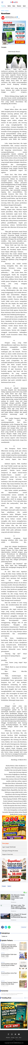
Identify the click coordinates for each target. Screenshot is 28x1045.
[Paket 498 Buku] (14, 870)
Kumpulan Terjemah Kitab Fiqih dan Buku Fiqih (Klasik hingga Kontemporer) (9, 946)
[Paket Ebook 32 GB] (14, 32)
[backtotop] (14, 1041)
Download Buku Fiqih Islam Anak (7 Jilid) (9, 955)
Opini (24, 6)
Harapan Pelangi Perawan (10, 850)
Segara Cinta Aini (7, 854)
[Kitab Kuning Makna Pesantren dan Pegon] (14, 827)
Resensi (19, 6)
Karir (17, 1037)
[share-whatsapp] (9, 927)
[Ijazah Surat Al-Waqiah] (14, 1015)
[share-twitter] (6, 927)
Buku (14, 6)
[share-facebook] (2, 927)
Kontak (12, 1037)
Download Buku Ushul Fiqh (9, 973)
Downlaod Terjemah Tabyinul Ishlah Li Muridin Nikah (9, 983)
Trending (3, 6)
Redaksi (8, 1037)
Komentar (23, 927)
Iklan (20, 1037)
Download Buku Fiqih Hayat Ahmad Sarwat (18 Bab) (9, 964)
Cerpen (4, 886)
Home (2, 10)
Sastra (9, 886)
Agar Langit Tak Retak (9, 847)
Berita (9, 6)
